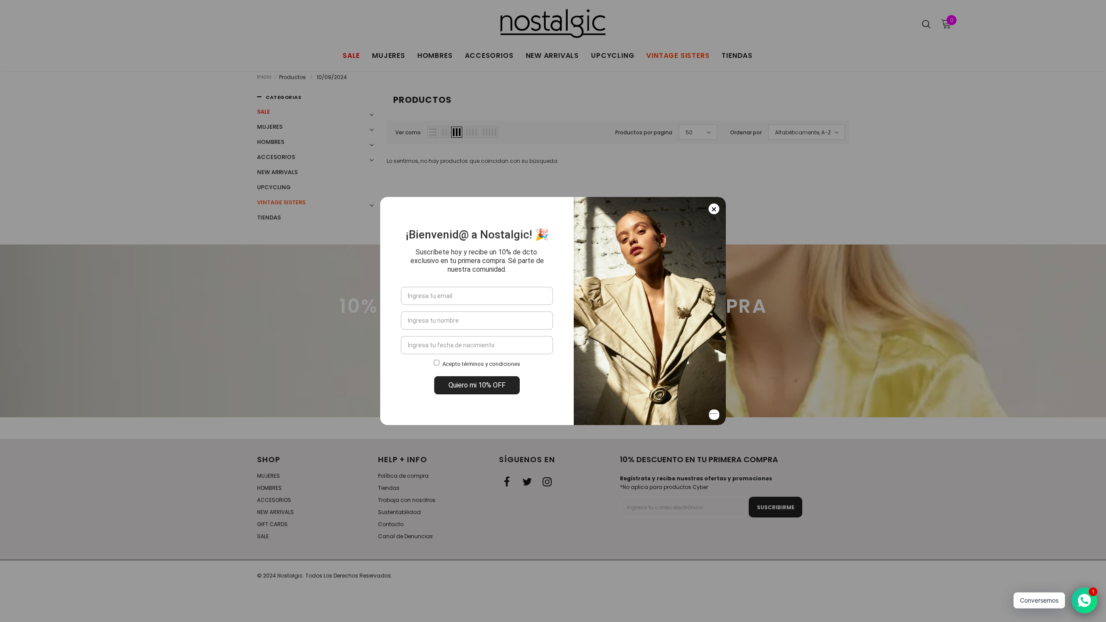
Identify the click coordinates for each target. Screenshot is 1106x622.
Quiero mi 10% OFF (476, 385)
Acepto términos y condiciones (481, 364)
